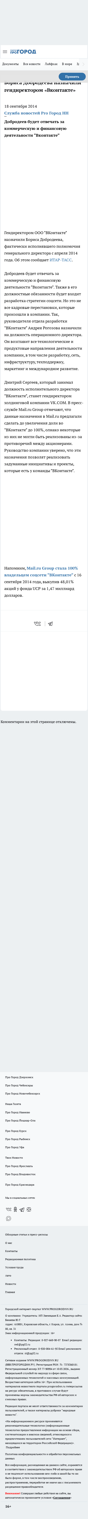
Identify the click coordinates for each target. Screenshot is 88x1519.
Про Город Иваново (17, 1112)
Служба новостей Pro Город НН (36, 113)
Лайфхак (51, 64)
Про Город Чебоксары (19, 1085)
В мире (67, 64)
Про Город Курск (15, 1131)
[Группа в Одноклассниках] (15, 1209)
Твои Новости (14, 1157)
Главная (10, 1292)
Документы (10, 64)
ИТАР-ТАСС (61, 259)
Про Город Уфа (14, 1147)
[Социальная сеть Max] (8, 1218)
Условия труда (14, 1267)
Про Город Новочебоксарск (22, 1093)
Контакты (11, 1251)
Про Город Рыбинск (17, 1139)
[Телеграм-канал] (22, 1209)
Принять (72, 77)
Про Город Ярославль (19, 1166)
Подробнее (13, 1447)
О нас (8, 1243)
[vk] (38, 624)
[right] (83, 64)
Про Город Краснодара (19, 1184)
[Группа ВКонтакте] (8, 1209)
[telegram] (51, 624)
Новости (10, 1284)
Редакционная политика (20, 1259)
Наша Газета (13, 1104)
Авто (8, 1275)
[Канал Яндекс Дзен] (28, 1209)
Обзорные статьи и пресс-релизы (26, 1234)
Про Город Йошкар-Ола (20, 1120)
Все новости (31, 64)
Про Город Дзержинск (19, 1077)
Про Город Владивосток (20, 1174)
